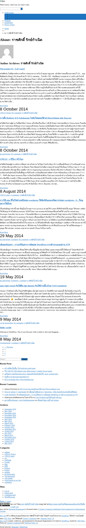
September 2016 (10, 417)
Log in (6, 491)
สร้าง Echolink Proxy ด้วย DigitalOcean (18, 380)
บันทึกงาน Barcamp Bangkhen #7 (16, 377)
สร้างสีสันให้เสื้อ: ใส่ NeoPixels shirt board (19, 368)
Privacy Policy (9, 25)
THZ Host (7, 518)
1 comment (23, 281)
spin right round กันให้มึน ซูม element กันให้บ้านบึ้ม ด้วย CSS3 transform (33, 286)
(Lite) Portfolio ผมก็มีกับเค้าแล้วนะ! (48, 397)
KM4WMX (8, 23)
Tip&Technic (9, 13)
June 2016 (8, 419)
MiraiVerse (24, 527)
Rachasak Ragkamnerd (17, 509)
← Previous (8, 347)
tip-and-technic (5, 154)
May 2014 (8, 443)
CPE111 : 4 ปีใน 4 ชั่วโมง (11, 159)
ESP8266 (7, 460)
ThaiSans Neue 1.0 (47, 518)
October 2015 (9, 427)
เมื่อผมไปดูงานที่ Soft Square (48, 400)
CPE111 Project (5, 113)
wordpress (12, 15)
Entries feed (8, 493)
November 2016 (10, 415)
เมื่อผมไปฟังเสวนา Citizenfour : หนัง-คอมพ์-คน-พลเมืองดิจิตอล (53, 392)
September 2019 (10, 409)
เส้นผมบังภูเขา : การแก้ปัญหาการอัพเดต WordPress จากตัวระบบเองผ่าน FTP (35, 244)
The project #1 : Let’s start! (12, 69)
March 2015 (8, 435)
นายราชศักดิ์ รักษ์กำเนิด (29, 504)
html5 (11, 17)
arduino (7, 452)
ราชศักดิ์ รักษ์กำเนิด (29, 113)
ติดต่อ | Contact (5, 501)
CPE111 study (5, 195)
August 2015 (9, 431)
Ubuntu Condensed (29, 518)
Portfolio (7, 21)
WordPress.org (9, 497)
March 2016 (8, 423)
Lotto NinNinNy (10, 395)
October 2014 (9, 439)
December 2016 (10, 413)
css (10, 19)
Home (6, 29)
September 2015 (10, 429)
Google (7, 462)
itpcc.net (3, 516)
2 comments (15, 195)
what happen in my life (12, 480)
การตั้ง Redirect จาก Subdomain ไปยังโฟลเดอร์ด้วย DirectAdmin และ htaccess (35, 118)
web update (8, 478)
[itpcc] (2, 1)
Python (7, 470)
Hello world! (5, 327)
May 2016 (8, 421)
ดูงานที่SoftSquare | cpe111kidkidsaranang (19, 400)
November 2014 (10, 437)
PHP (6, 466)
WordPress (65, 516)
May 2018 (8, 411)
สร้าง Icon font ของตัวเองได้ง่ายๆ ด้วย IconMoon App (40, 389)
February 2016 (9, 425)
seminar (7, 472)
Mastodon (15, 527)
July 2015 (7, 433)
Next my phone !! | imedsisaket (15, 392)
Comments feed (10, 495)
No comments (17, 113)
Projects (7, 468)
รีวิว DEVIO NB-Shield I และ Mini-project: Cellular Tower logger (28, 371)
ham (6, 464)
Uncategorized (5, 343)
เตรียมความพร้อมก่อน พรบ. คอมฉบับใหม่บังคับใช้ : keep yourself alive (31, 374)
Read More (4, 106)
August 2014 (9, 441)
